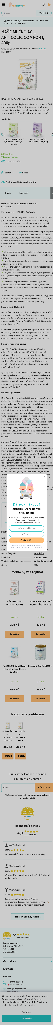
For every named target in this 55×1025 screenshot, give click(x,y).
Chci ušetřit (26, 540)
